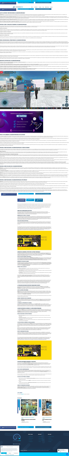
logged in (22, 394)
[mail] (18, 444)
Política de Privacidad (12, 454)
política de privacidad (35, 450)
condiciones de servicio (30, 450)
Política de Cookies (7, 454)
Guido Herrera (23, 421)
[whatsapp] (16, 444)
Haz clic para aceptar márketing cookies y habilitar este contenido (34, 89)
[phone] (19, 444)
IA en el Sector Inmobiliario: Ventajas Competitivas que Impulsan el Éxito (49, 420)
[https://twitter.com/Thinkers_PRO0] (18, 403)
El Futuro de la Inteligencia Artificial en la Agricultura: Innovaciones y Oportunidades (28, 420)
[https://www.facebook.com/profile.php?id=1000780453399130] (17, 406)
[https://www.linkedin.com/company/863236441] (40, 404)
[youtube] (13, 444)
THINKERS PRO (25, 449)
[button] (18, 446)
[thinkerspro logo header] (18, 6)
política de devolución (46, 450)
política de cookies (41, 450)
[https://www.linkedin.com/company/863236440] (19, 404)
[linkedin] (15, 444)
